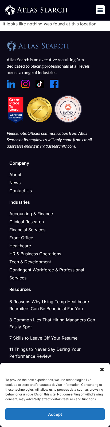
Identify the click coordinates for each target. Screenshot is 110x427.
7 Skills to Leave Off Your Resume (43, 338)
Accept (55, 414)
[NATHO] (68, 121)
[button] (102, 369)
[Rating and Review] (16, 121)
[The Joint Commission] (40, 121)
